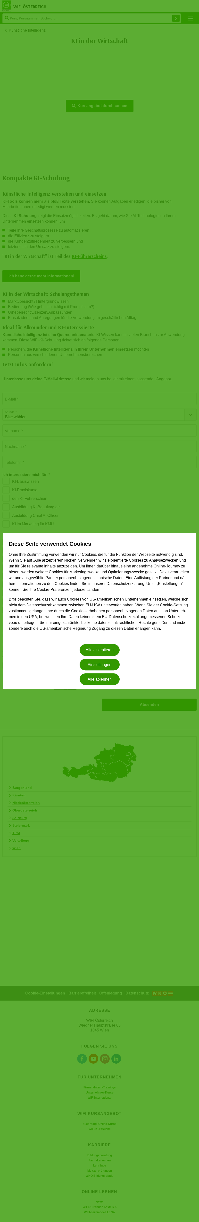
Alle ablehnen (100, 679)
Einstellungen (99, 665)
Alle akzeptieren (100, 650)
